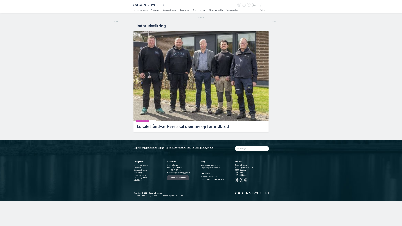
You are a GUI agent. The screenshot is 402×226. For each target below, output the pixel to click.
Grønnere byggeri (169, 10)
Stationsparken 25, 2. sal (244, 167)
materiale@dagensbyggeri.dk (212, 179)
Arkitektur (155, 10)
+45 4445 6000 (241, 175)
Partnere (263, 10)
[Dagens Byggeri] (149, 5)
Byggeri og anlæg (140, 10)
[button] (260, 5)
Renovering (184, 10)
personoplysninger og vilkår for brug (168, 195)
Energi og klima (199, 10)
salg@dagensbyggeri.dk (210, 167)
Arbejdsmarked (232, 10)
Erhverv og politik (216, 10)
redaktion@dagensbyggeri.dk (179, 172)
